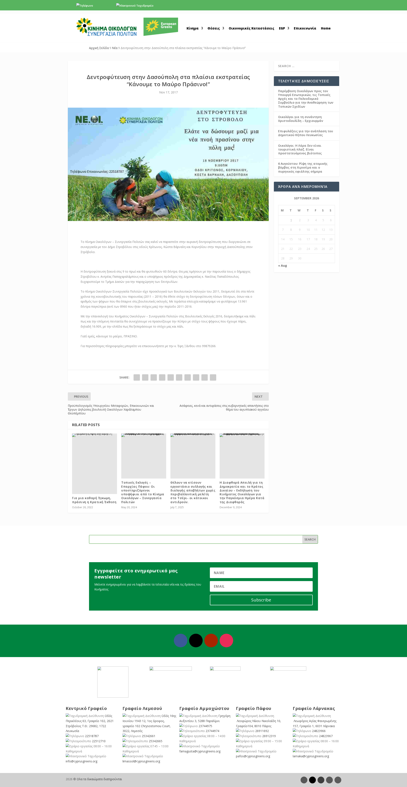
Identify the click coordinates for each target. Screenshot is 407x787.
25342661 (148, 736)
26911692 (262, 731)
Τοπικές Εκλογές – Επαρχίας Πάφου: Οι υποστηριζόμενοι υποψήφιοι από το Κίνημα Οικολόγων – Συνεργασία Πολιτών (142, 492)
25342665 (155, 741)
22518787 (92, 736)
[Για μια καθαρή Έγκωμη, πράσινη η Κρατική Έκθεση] (94, 435)
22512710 (99, 741)
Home (326, 28)
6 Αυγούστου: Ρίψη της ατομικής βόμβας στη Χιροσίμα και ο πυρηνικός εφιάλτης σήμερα (303, 167)
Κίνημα (193, 28)
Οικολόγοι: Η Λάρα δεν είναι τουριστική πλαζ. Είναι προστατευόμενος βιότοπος (300, 149)
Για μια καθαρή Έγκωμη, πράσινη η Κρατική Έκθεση (94, 500)
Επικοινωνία (305, 28)
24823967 (326, 736)
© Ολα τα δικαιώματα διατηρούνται (97, 779)
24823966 (319, 731)
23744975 (205, 726)
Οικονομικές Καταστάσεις (251, 28)
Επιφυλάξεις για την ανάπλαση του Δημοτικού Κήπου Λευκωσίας (305, 133)
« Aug (282, 265)
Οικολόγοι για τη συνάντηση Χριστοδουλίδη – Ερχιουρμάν (300, 119)
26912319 (269, 736)
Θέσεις (214, 28)
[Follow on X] (196, 640)
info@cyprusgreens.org (168, 5)
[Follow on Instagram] (226, 640)
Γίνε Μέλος (313, 7)
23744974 (212, 731)
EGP (282, 28)
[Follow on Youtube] (211, 640)
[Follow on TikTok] (338, 780)
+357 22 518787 (103, 5)
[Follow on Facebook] (180, 640)
